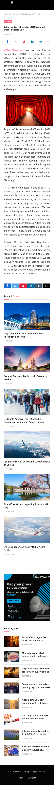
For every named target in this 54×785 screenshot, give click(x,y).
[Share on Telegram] (40, 42)
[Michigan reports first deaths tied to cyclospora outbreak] (11, 656)
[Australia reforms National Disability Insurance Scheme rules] (11, 750)
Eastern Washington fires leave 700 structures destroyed (35, 640)
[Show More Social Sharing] (47, 42)
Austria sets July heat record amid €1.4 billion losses (34, 703)
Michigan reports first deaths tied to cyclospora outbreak (35, 656)
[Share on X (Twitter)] (16, 42)
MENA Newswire (13, 50)
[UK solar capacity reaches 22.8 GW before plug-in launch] (11, 734)
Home (6, 14)
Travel (8, 22)
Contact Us (33, 778)
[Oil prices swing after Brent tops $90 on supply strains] (11, 672)
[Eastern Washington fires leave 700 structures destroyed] (11, 641)
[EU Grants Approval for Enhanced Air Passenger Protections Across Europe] (27, 402)
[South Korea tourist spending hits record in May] (27, 487)
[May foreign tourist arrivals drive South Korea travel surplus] (27, 316)
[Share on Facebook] (7, 42)
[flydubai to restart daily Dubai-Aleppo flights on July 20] (27, 444)
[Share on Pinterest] (24, 42)
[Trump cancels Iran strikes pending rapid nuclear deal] (11, 688)
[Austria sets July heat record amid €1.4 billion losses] (11, 703)
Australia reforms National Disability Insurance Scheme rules (35, 749)
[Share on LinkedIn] (32, 42)
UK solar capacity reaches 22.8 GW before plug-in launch (35, 734)
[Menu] (5, 5)
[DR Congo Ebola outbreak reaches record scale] (11, 719)
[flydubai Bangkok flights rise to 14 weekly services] (27, 359)
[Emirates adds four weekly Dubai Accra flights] (27, 530)
